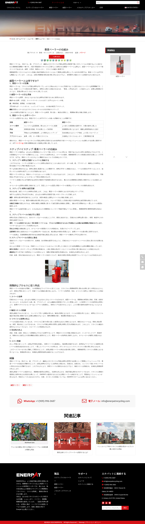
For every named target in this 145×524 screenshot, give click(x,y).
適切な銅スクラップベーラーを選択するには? (72, 452)
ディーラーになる (58, 2)
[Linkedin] (103, 502)
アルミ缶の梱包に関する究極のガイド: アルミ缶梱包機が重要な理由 (29, 448)
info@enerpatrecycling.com (113, 481)
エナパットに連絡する (85, 484)
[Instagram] (109, 502)
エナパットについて (85, 477)
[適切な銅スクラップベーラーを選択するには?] (72, 436)
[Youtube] (106, 502)
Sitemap (81, 522)
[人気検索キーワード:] (138, 2)
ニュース (81, 481)
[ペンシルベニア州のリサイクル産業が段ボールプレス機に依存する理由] (115, 433)
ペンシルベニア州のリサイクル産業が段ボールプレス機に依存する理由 (115, 448)
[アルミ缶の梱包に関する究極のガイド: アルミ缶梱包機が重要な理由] (29, 433)
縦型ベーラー (15, 385)
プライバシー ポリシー (93, 522)
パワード (83, 53)
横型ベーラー (27, 385)
